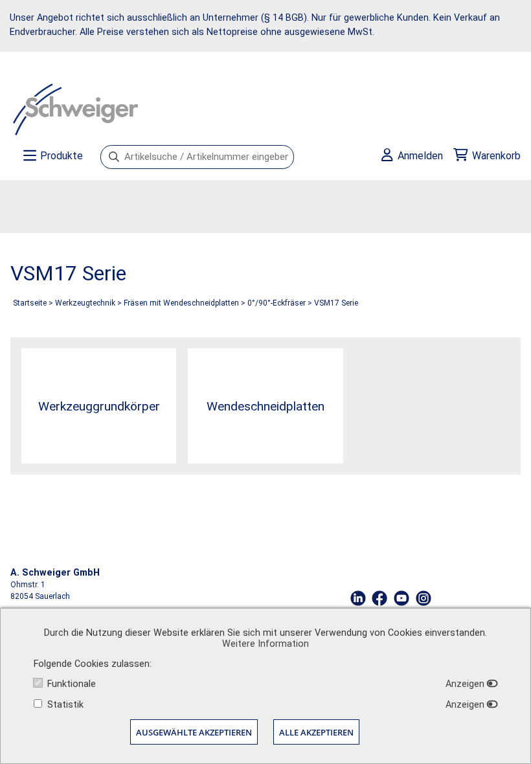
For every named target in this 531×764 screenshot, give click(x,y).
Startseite (30, 303)
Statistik (65, 704)
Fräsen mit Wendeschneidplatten (181, 303)
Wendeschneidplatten (265, 406)
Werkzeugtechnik (85, 303)
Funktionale (71, 684)
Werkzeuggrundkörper (99, 406)
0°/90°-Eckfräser (276, 303)
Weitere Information (265, 643)
